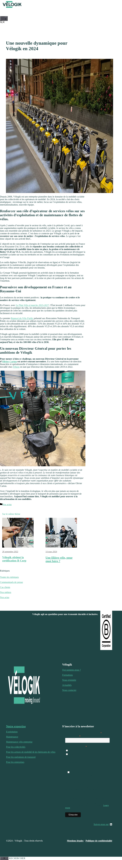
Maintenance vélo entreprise (19, 742)
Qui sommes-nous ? (71, 670)
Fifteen (16, 367)
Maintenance (12, 737)
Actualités (67, 685)
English (71, 754)
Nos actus (7, 504)
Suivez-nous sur (101, 824)
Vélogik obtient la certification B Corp (14, 559)
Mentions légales (75, 840)
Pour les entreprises (15, 762)
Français (72, 751)
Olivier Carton (9, 361)
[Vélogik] (12, 8)
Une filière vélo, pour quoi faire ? (59, 559)
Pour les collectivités (15, 747)
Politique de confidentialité (99, 840)
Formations (67, 675)
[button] (2, 22)
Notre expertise (16, 726)
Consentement (72, 762)
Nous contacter (69, 690)
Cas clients (5, 587)
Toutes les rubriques (9, 577)
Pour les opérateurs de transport (21, 757)
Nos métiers (5, 592)
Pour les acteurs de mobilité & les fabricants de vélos (30, 752)
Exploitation (12, 731)
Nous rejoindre (69, 680)
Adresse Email (72, 736)
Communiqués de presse (11, 582)
